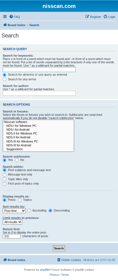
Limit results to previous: (21, 217)
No (21, 159)
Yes (10, 159)
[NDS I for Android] (38, 130)
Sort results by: (14, 206)
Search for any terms (21, 79)
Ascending (39, 210)
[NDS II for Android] (38, 137)
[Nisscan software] (38, 122)
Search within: (13, 166)
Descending (61, 210)
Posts (11, 199)
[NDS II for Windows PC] (38, 134)
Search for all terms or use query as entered (37, 74)
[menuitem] (14, 16)
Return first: (11, 229)
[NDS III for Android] (38, 145)
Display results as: (16, 196)
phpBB (44, 269)
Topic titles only (17, 179)
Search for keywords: (18, 55)
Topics (27, 199)
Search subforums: (16, 156)
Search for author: (16, 85)
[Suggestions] (38, 149)
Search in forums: (16, 111)
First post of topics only (23, 183)
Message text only (19, 174)
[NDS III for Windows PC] (38, 142)
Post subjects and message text (29, 170)
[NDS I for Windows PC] (38, 126)
